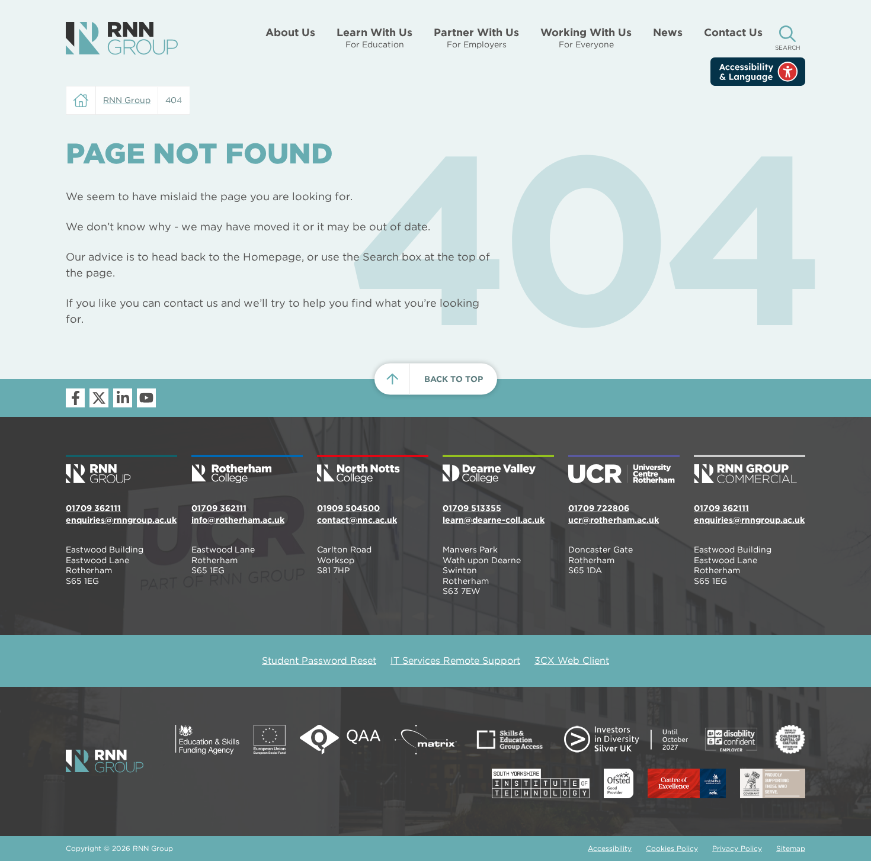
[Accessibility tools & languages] (757, 71)
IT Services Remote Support (455, 660)
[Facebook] (75, 397)
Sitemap (790, 848)
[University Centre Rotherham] (624, 470)
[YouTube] (146, 397)
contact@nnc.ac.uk (357, 520)
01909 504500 (348, 508)
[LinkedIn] (122, 397)
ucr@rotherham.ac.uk (613, 520)
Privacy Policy (737, 848)
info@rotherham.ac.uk (237, 520)
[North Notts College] (372, 470)
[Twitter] (98, 397)
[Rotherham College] (247, 470)
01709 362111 (93, 508)
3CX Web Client (571, 660)
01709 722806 (598, 508)
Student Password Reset (319, 660)
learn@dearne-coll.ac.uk (494, 520)
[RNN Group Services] (749, 470)
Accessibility (610, 848)
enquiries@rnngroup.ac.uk (121, 520)
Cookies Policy (672, 848)
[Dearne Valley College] (498, 470)
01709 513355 (472, 508)
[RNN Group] (122, 38)
